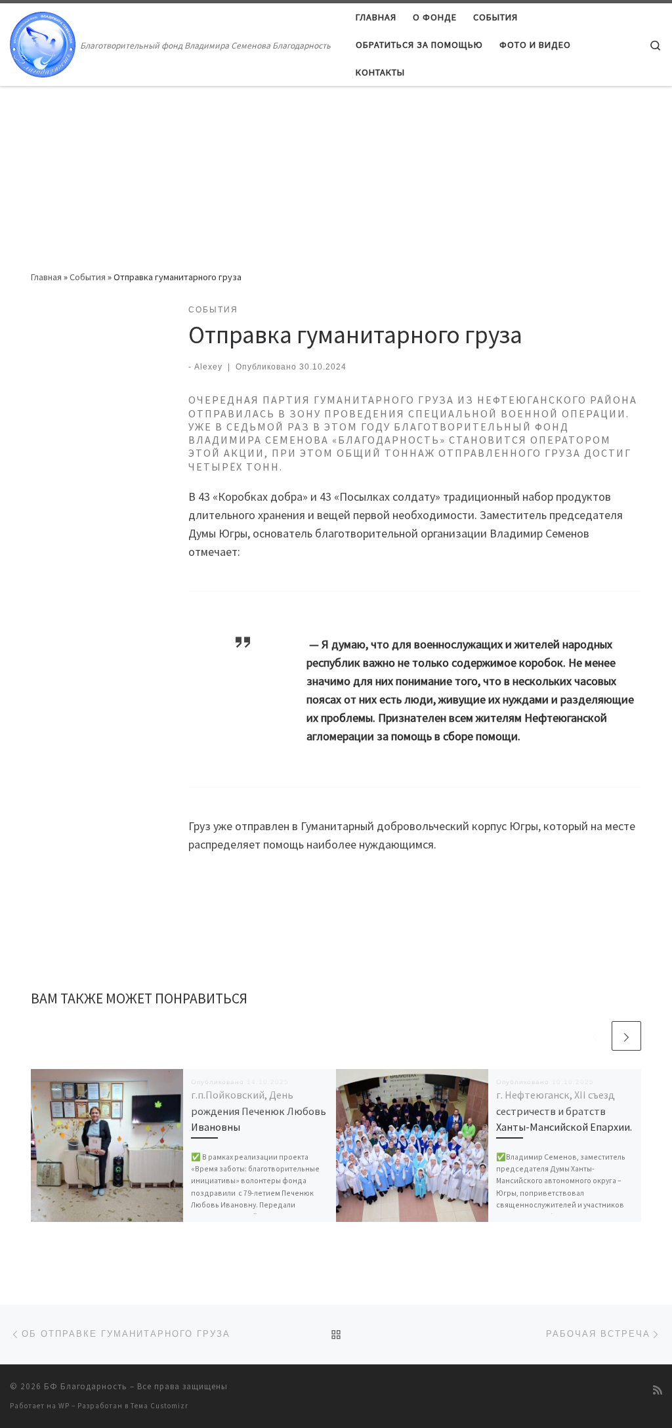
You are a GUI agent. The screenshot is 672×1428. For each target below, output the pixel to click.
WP (64, 1405)
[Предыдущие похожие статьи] (595, 1036)
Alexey (208, 366)
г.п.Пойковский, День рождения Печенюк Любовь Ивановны (258, 1110)
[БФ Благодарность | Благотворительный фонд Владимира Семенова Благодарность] (42, 42)
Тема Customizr (159, 1405)
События (88, 277)
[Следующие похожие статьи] (626, 1036)
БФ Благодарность (85, 1386)
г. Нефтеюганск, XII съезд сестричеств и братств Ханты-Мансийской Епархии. (564, 1110)
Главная (46, 277)
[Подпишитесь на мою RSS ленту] (657, 1390)
